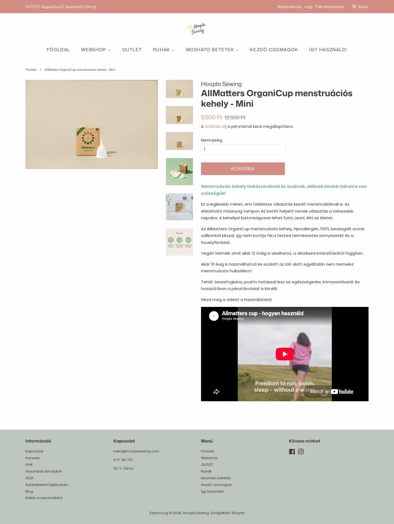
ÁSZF (29, 478)
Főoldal (58, 50)
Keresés (32, 458)
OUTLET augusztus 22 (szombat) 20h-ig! (60, 6)
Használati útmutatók (43, 471)
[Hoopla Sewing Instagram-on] (301, 453)
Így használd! (328, 50)
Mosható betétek (211, 50)
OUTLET (132, 50)
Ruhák (162, 50)
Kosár (363, 6)
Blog (29, 491)
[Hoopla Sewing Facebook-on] (292, 453)
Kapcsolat (34, 451)
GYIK (29, 464)
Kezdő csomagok (274, 50)
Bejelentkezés (290, 6)
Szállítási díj (215, 126)
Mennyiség (211, 140)
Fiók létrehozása (329, 6)
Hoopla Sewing (196, 513)
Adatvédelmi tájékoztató (46, 484)
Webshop (94, 50)
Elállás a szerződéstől (43, 498)
